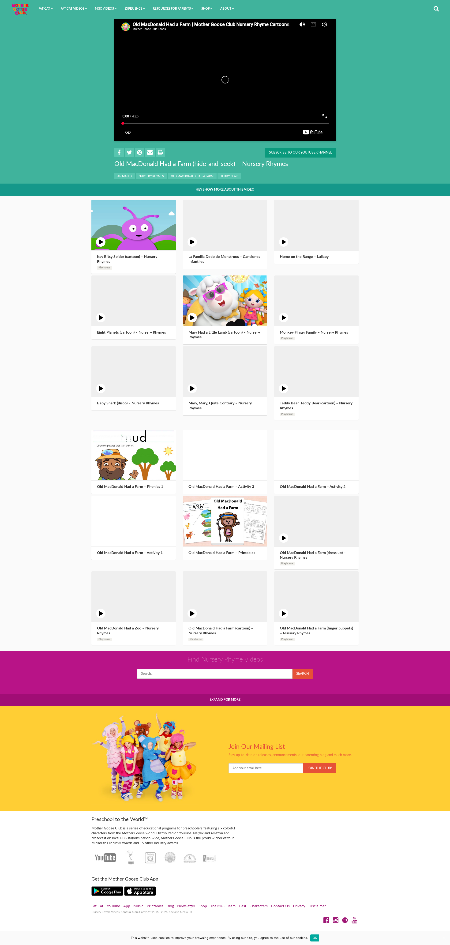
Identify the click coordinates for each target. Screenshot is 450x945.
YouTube (113, 906)
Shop (203, 906)
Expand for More (225, 699)
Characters (259, 906)
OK (315, 938)
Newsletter (186, 906)
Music (138, 906)
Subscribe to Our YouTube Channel (300, 152)
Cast (242, 906)
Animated (124, 176)
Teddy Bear (229, 176)
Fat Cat (97, 906)
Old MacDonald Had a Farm (192, 176)
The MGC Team (223, 906)
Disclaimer (317, 906)
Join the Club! (319, 768)
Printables (155, 906)
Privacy (299, 906)
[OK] (444, 938)
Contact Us (280, 906)
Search (302, 673)
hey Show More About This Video (225, 189)
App (126, 906)
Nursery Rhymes (151, 176)
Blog (170, 906)
